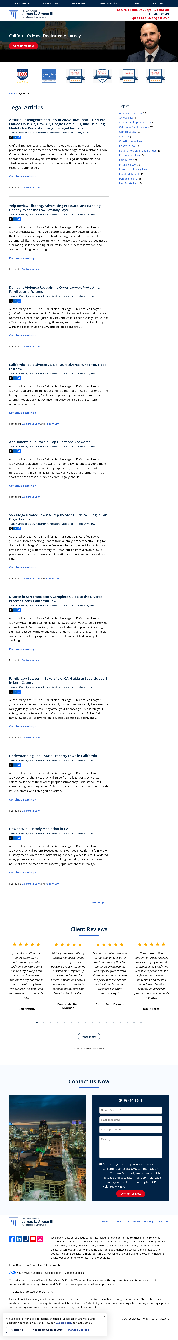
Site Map (149, 1221)
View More (89, 1036)
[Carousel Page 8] (85, 1022)
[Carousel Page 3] (50, 1022)
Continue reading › (22, 176)
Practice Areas (50, 3)
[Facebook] (12, 1239)
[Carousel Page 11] (106, 1022)
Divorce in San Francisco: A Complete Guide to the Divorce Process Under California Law (55, 599)
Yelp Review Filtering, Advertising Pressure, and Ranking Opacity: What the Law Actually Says (55, 208)
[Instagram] (40, 1239)
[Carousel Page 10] (99, 1022)
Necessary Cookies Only (47, 1329)
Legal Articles (22, 3)
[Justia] (26, 1239)
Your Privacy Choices (29, 1272)
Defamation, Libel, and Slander (137, 150)
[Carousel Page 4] (57, 1022)
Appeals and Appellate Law (135, 122)
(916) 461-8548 (157, 14)
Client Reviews (79, 3)
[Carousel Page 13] (120, 1022)
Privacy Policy (133, 1221)
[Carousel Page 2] (43, 1022)
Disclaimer (117, 1221)
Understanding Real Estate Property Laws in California (53, 756)
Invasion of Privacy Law (133, 169)
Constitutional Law (130, 141)
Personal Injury (128, 178)
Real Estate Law (128, 183)
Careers (135, 3)
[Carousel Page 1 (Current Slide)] (36, 1022)
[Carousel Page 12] (113, 1022)
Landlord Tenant (129, 174)
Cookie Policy (53, 1272)
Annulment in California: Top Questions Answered (50, 442)
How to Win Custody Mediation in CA (38, 829)
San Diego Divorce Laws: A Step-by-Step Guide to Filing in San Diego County (58, 517)
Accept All (17, 1329)
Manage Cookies (74, 1272)
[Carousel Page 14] (127, 1022)
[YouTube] (33, 1239)
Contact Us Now (23, 45)
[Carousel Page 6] (71, 1022)
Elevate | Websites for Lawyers (145, 1318)
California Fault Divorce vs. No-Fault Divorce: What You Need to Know (58, 367)
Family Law (52, 423)
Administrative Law (130, 113)
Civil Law (124, 136)
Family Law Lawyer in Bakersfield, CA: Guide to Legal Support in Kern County (58, 680)
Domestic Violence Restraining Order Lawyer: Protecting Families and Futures (54, 289)
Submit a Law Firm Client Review (89, 1048)
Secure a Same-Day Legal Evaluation (143, 10)
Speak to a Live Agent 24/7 (150, 18)
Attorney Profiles (109, 3)
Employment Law (129, 155)
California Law (31, 187)
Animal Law (126, 117)
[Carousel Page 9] (92, 1022)
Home (12, 93)
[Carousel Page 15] (134, 1022)
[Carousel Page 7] (78, 1022)
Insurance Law (127, 164)
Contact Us (157, 3)
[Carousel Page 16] (141, 1022)
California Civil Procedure (134, 127)
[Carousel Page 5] (64, 1022)
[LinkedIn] (19, 1239)
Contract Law (127, 146)
